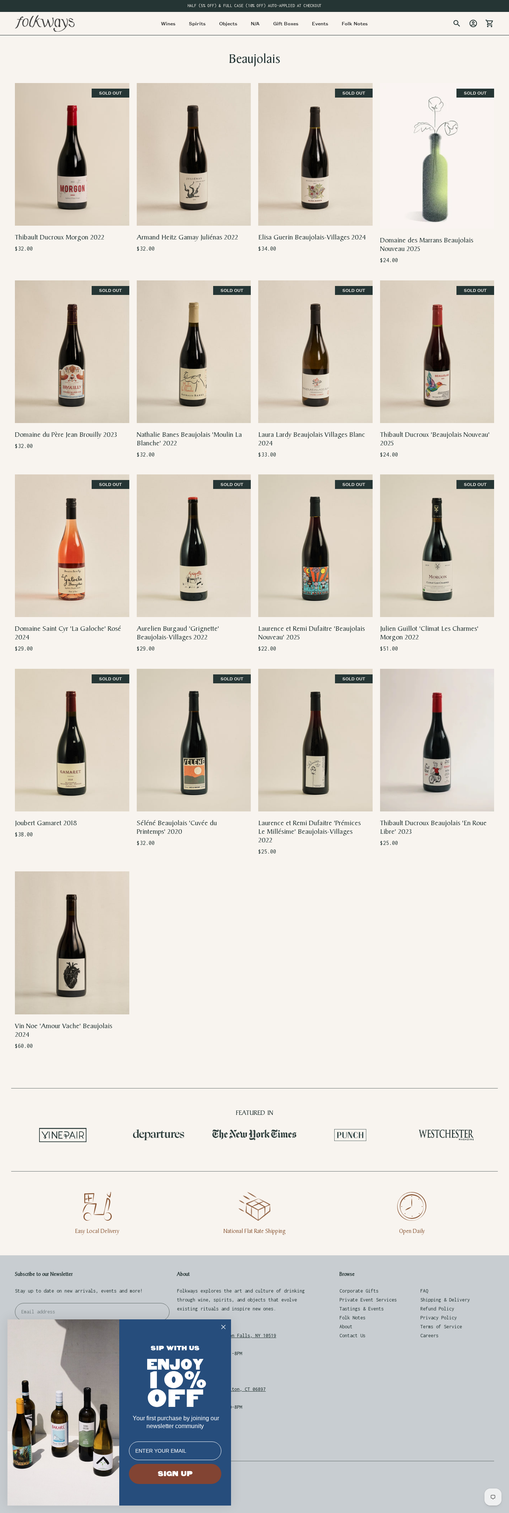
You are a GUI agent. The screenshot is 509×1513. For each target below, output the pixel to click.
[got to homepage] (45, 23)
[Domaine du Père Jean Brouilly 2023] (72, 351)
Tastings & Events (361, 1309)
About (345, 1326)
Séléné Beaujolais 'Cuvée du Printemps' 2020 (177, 827)
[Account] (473, 23)
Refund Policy (437, 1309)
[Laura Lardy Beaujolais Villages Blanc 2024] (315, 351)
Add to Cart (194, 215)
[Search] (457, 23)
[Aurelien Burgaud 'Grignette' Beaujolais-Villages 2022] (194, 545)
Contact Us (352, 1335)
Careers (429, 1335)
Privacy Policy (438, 1317)
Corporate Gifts (359, 1291)
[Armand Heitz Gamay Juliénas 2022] (194, 154)
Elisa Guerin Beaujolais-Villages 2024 (312, 237)
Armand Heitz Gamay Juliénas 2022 (187, 237)
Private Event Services (368, 1300)
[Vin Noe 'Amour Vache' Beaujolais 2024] (72, 942)
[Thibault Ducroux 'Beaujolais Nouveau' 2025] (437, 351)
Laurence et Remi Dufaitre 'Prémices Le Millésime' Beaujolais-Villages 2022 (309, 832)
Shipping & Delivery (445, 1300)
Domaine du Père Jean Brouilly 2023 (66, 434)
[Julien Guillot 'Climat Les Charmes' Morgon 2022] (437, 545)
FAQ (424, 1291)
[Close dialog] (223, 1327)
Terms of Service (441, 1326)
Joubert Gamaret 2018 (46, 823)
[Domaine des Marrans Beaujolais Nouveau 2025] (437, 156)
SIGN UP (175, 1473)
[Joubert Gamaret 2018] (72, 740)
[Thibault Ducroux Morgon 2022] (72, 154)
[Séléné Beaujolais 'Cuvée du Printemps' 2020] (194, 740)
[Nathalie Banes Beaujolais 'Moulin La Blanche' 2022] (194, 351)
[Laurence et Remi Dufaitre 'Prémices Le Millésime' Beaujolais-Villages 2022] (315, 740)
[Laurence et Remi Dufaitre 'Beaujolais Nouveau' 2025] (315, 545)
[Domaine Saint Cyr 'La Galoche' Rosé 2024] (72, 545)
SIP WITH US (175, 1348)
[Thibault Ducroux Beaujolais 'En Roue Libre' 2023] (437, 740)
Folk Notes (352, 1317)
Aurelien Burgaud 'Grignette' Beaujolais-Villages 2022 (178, 633)
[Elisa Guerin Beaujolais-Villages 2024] (315, 154)
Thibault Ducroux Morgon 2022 (59, 237)
